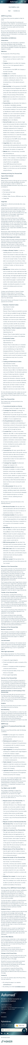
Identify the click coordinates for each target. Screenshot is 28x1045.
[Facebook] (1, 1033)
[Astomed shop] (14, 1)
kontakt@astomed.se (20, 986)
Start (9, 11)
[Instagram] (4, 1033)
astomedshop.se (7, 984)
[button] (25, 1)
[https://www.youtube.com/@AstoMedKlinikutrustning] (7, 1033)
